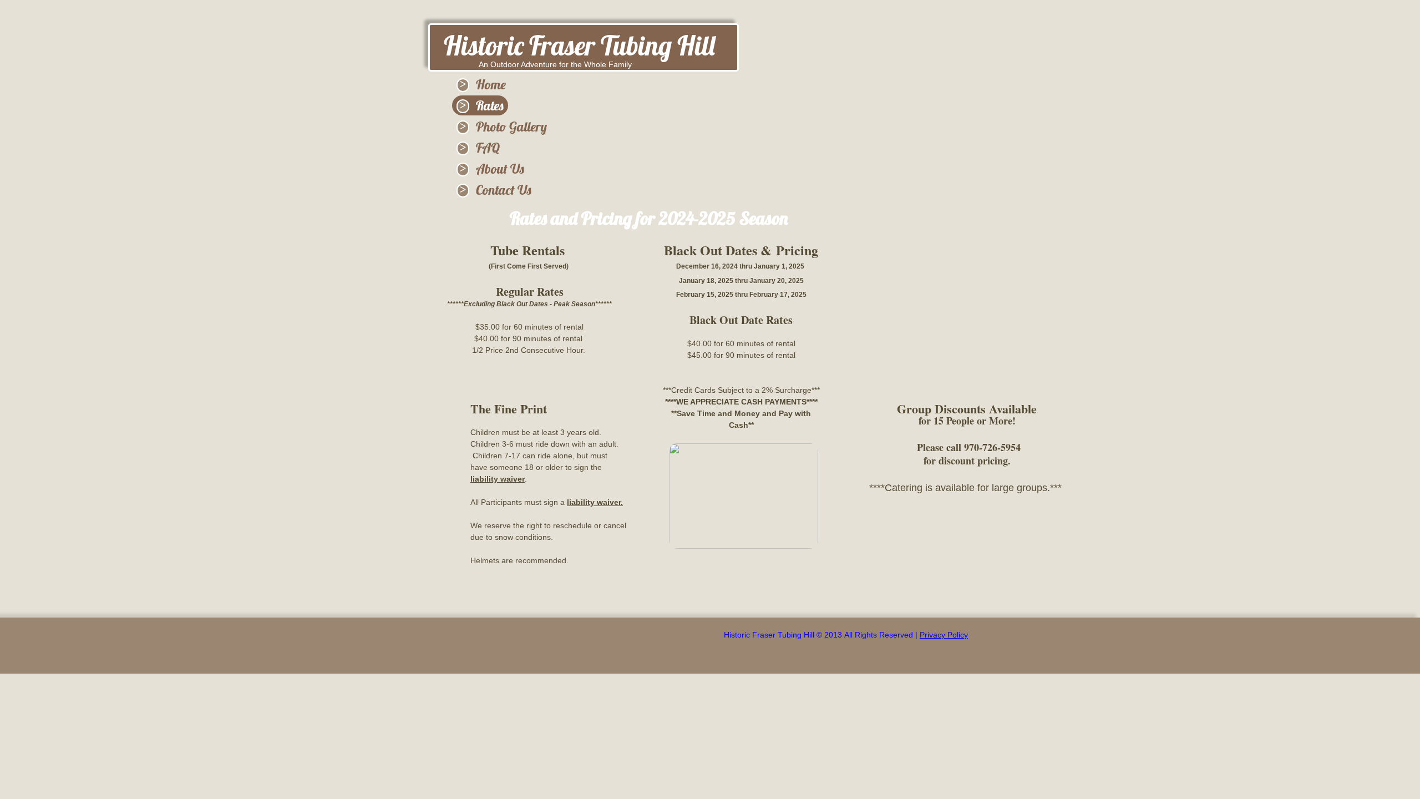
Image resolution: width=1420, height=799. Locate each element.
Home (491, 84)
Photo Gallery (511, 126)
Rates (490, 105)
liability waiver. (595, 502)
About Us (500, 168)
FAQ (488, 147)
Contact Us (503, 189)
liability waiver (497, 478)
